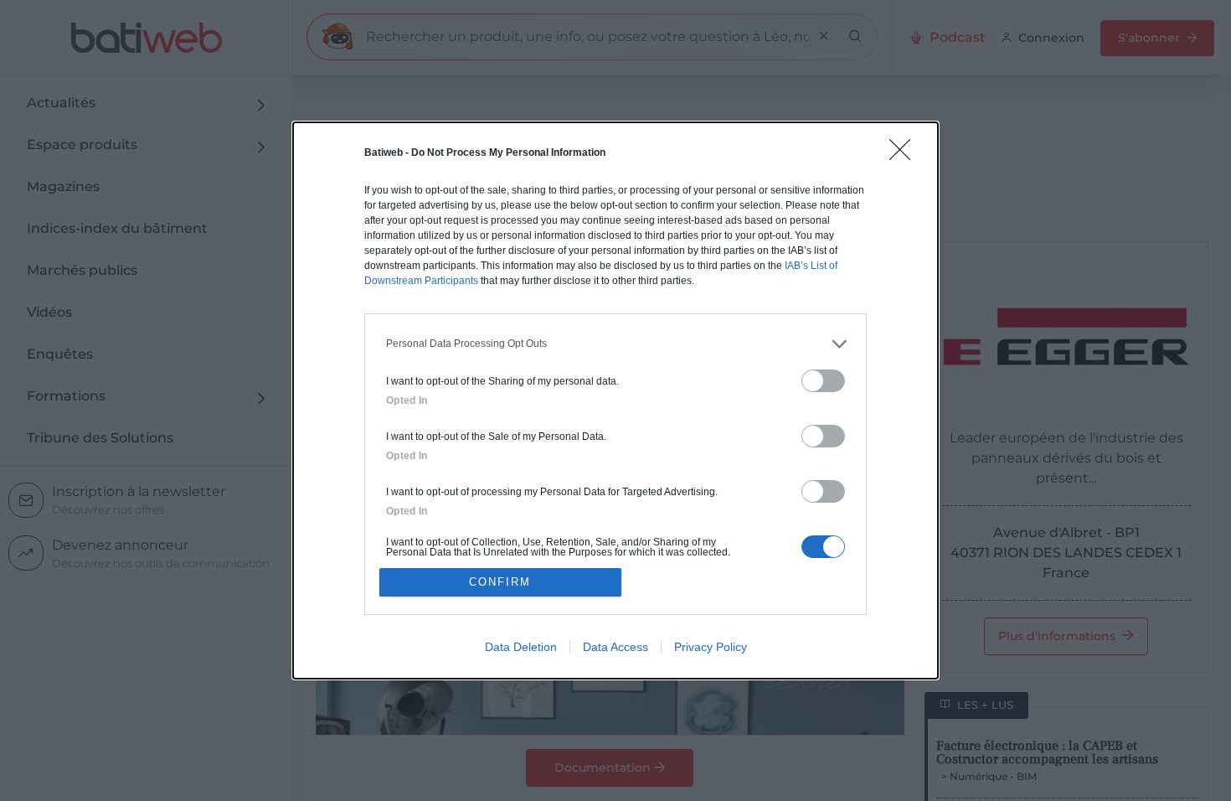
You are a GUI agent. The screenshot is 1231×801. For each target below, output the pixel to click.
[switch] (823, 380)
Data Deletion (521, 647)
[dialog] (615, 401)
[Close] (905, 155)
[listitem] (615, 344)
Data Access (615, 647)
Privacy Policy (710, 647)
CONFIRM (500, 582)
